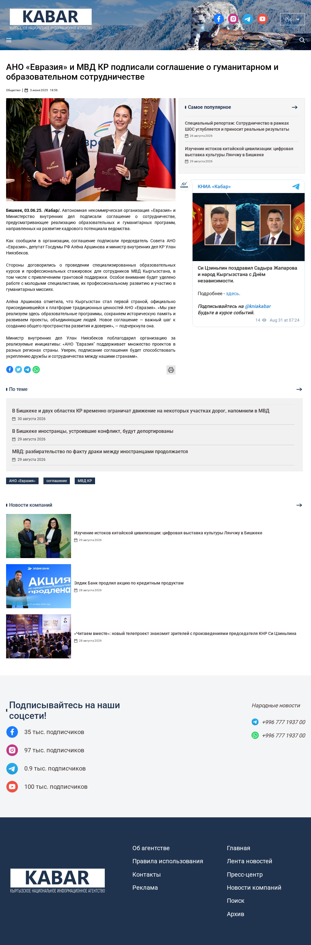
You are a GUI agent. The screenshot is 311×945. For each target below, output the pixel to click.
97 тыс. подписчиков (54, 750)
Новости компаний (254, 887)
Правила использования (167, 861)
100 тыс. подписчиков (55, 786)
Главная (238, 848)
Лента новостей (249, 861)
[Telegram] (27, 370)
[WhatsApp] (36, 370)
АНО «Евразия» (22, 481)
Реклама (145, 887)
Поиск (235, 900)
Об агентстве (151, 848)
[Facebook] (9, 370)
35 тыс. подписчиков (54, 732)
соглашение (56, 481)
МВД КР (85, 481)
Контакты (146, 874)
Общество (13, 90)
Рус (288, 19)
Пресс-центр (245, 874)
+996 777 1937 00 (283, 722)
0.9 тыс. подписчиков (55, 768)
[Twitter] (18, 370)
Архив (235, 914)
